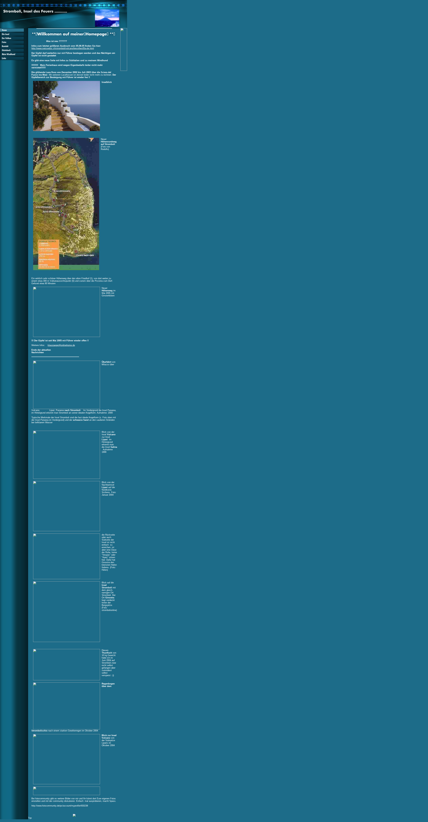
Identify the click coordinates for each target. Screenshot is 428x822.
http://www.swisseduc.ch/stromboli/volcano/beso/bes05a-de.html (62, 48)
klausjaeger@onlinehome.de (61, 345)
